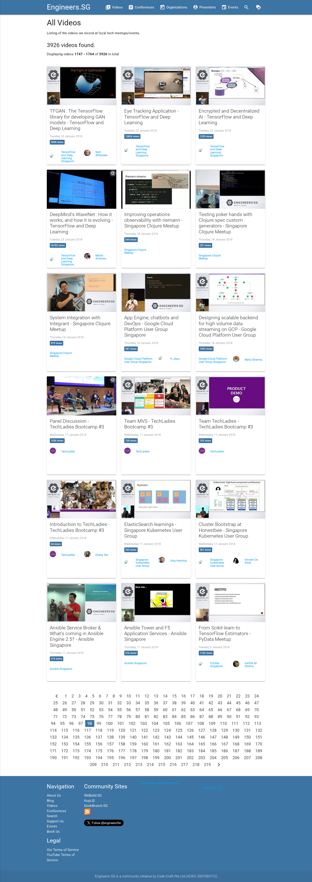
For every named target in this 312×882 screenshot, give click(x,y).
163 (178, 744)
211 (116, 764)
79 (128, 716)
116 (76, 730)
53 (101, 709)
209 (93, 764)
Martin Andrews (100, 257)
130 (236, 730)
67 (229, 709)
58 (147, 709)
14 (165, 696)
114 (53, 730)
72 (64, 716)
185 (213, 750)
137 (98, 737)
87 (201, 716)
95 (62, 723)
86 (192, 716)
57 (137, 709)
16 (183, 696)
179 (144, 750)
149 (236, 737)
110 (223, 723)
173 (76, 750)
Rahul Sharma (253, 359)
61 (174, 709)
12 (147, 696)
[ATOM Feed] (87, 814)
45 (238, 702)
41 (201, 702)
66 (220, 709)
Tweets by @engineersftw (159, 783)
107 (189, 723)
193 (87, 757)
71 (55, 716)
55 (119, 709)
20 (220, 696)
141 (144, 737)
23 (247, 696)
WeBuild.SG (93, 795)
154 (76, 744)
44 (229, 702)
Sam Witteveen (101, 154)
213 (138, 764)
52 (92, 709)
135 (76, 737)
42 (211, 702)
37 (165, 702)
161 (156, 744)
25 (55, 702)
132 (258, 730)
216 (173, 764)
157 (110, 744)
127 (201, 730)
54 (110, 709)
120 (121, 730)
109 (212, 723)
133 (53, 737)
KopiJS (89, 801)
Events (52, 826)
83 (165, 716)
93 (256, 716)
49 (64, 709)
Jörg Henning (178, 560)
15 (174, 696)
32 (119, 702)
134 (64, 737)
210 (104, 764)
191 (64, 757)
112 (246, 723)
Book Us (53, 831)
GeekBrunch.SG (96, 806)
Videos (52, 806)
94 (53, 723)
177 (121, 750)
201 (178, 757)
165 (201, 744)
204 (213, 757)
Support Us (55, 821)
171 (53, 750)
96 (71, 723)
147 (213, 737)
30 (101, 702)
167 (224, 744)
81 (147, 716)
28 (83, 702)
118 (98, 730)
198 (144, 757)
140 (133, 737)
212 (127, 764)
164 (190, 744)
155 (87, 744)
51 (83, 709)
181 (167, 750)
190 (53, 757)
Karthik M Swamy (250, 665)
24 (256, 696)
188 (247, 750)
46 (247, 702)
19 (211, 696)
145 (190, 737)
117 (87, 730)
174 (87, 750)
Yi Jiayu (175, 358)
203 (201, 757)
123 (156, 730)
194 (98, 757)
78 (119, 716)
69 (247, 709)
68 (238, 709)
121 (133, 730)
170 (258, 744)
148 (224, 737)
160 (144, 744)
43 (220, 702)
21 (229, 696)
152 (53, 744)
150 (247, 737)
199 (156, 757)
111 (234, 723)
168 (236, 744)
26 (64, 702)
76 (101, 716)
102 (132, 723)
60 (165, 709)
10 (128, 696)
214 (150, 764)
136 (87, 737)
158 (121, 744)
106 (177, 723)
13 (156, 696)
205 (224, 757)
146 (201, 737)
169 (247, 744)
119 (110, 730)
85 (183, 716)
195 (110, 757)
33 (128, 702)
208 (258, 757)
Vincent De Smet (251, 561)
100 (109, 723)
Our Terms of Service (63, 850)
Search (52, 816)
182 (178, 750)
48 (55, 709)
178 (133, 750)
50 (73, 709)
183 (190, 750)
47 (256, 702)
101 (120, 723)
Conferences (56, 811)
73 (73, 716)
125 (178, 730)
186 (224, 750)
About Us (54, 795)
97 (80, 723)
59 (156, 709)
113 (257, 723)
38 (174, 702)
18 (201, 696)
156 (98, 744)
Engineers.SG (68, 7)
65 (211, 709)
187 (236, 750)
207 (247, 757)
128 (213, 730)
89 (220, 716)
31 (110, 702)
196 (121, 757)
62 (183, 709)
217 (184, 764)
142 (156, 737)
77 (110, 716)
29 (92, 702)
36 (156, 702)
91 (238, 716)
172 (64, 750)
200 (167, 757)
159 (133, 744)
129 (224, 730)
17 (192, 696)
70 (256, 709)
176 (110, 750)
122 (144, 730)
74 (83, 716)
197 (133, 757)
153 (64, 744)
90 (229, 716)
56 (128, 709)
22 (238, 696)
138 (110, 737)
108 (200, 723)
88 (211, 716)
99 (99, 723)
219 (207, 764)
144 (178, 737)
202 (190, 757)
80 (137, 716)
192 (76, 757)
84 (174, 716)
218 (196, 764)
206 (236, 757)
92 (247, 716)
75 (92, 716)
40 (192, 702)
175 (98, 750)
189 (258, 750)
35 (147, 702)
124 (167, 730)
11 (137, 696)
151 (258, 737)
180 (156, 750)
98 (89, 723)
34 (137, 702)
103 (143, 723)
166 (213, 744)
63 (192, 709)
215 (161, 764)
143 (167, 737)
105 (166, 723)
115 (64, 730)
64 (201, 709)
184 (201, 750)
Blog (50, 801)
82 (156, 716)
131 (247, 730)
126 (190, 730)
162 (167, 744)
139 (121, 737)
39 (183, 702)
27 (73, 702)
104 (154, 723)
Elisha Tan (101, 555)
